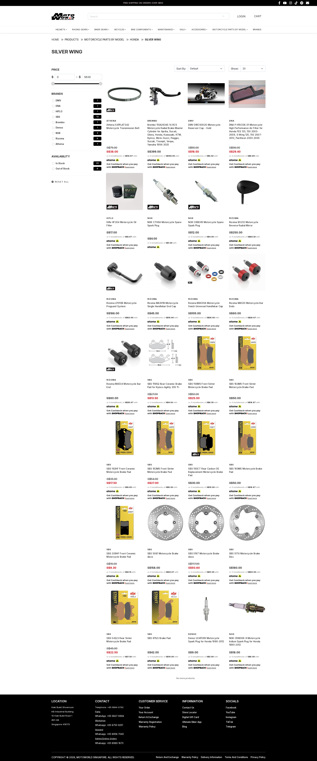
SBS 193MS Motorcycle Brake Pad (245, 470)
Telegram (231, 726)
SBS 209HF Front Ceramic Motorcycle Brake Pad (121, 555)
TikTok (229, 722)
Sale (182, 29)
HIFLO (59, 111)
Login (241, 16)
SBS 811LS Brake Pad (159, 638)
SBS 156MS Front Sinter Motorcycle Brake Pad (201, 386)
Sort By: (181, 68)
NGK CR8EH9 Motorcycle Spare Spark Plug (206, 224)
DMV (58, 100)
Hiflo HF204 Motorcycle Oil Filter (121, 224)
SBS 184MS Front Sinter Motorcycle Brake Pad (242, 386)
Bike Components (141, 29)
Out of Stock (63, 168)
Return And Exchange (167, 757)
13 (97, 116)
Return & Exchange (149, 717)
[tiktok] (296, 3)
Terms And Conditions (236, 757)
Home (55, 39)
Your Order (144, 707)
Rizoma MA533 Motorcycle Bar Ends (246, 305)
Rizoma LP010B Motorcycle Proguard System (121, 305)
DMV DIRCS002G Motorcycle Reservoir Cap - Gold (204, 126)
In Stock (60, 163)
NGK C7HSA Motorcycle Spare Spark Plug (164, 224)
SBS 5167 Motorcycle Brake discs (203, 555)
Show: (235, 68)
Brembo (60, 122)
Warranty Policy (147, 726)
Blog (184, 726)
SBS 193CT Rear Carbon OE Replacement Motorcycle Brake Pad (205, 472)
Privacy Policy (258, 757)
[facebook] (279, 3)
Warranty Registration (150, 722)
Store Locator (189, 712)
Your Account (146, 712)
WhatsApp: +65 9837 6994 (109, 716)
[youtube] (285, 3)
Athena (60, 144)
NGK (58, 133)
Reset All (61, 182)
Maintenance (165, 29)
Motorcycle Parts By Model (229, 29)
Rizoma (60, 138)
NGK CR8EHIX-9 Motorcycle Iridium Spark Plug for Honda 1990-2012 (244, 641)
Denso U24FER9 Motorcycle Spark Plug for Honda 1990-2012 (206, 640)
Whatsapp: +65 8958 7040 (109, 734)
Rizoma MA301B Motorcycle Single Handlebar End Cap (162, 305)
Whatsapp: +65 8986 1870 (109, 743)
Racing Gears (80, 29)
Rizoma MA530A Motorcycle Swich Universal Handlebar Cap (205, 305)
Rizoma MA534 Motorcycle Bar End (123, 386)
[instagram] (290, 3)
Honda (134, 39)
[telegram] (301, 3)
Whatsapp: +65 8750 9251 (109, 725)
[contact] (307, 3)
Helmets (60, 29)
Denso (59, 127)
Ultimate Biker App (192, 722)
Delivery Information (211, 757)
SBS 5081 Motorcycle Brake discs (162, 555)
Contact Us (188, 707)
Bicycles (119, 29)
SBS (58, 117)
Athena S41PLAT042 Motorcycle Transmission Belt (122, 126)
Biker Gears (101, 29)
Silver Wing (153, 39)
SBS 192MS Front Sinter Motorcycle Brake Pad (160, 470)
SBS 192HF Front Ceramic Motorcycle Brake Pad (120, 470)
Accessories (199, 29)
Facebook (231, 707)
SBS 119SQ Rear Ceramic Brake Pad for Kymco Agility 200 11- (164, 386)
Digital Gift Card (190, 717)
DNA (58, 106)
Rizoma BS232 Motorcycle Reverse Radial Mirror (243, 224)
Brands (257, 29)
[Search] (223, 16)
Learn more (129, 167)
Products (72, 39)
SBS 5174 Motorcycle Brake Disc (244, 555)
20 (97, 163)
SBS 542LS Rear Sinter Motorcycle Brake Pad (119, 640)
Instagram (231, 717)
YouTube (230, 712)
